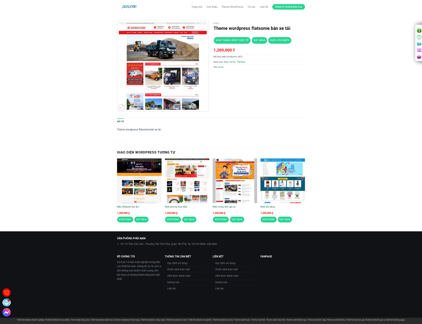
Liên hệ (264, 6)
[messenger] (6, 312)
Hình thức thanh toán (178, 275)
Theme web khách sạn (296, 320)
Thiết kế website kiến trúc (101, 320)
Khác (216, 23)
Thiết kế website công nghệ (152, 320)
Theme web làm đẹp (317, 320)
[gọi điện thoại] (6, 292)
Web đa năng (267, 206)
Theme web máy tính (275, 320)
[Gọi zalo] (6, 302)
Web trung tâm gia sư (224, 206)
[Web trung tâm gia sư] (235, 180)
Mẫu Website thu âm (128, 206)
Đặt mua (259, 40)
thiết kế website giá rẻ (375, 320)
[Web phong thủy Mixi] (187, 180)
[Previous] (117, 194)
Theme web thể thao (336, 320)
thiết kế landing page (395, 320)
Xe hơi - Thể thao (237, 62)
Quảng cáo (173, 282)
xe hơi (220, 67)
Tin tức (252, 6)
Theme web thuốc (242, 320)
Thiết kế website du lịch (176, 320)
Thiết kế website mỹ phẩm (199, 320)
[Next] (304, 194)
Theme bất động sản (80, 320)
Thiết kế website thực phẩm (57, 320)
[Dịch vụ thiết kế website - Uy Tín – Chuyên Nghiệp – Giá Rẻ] (142, 7)
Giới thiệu (212, 6)
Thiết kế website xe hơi (222, 320)
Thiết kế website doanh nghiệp (30, 320)
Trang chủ (196, 6)
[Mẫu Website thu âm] (139, 180)
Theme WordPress (232, 6)
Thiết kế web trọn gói (355, 320)
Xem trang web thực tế (232, 40)
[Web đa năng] (282, 180)
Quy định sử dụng (177, 263)
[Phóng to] (121, 107)
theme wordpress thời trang (126, 320)
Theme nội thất (258, 320)
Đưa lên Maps (279, 40)
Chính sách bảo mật (178, 269)
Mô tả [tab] (120, 121)
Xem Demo (125, 219)
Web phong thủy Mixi (176, 206)
